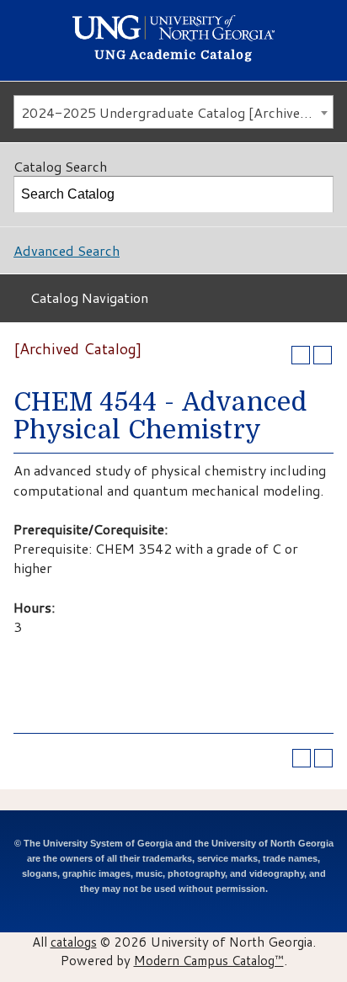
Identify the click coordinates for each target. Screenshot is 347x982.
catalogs (74, 941)
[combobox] (173, 112)
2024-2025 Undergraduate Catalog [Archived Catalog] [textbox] (177, 112)
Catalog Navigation (89, 297)
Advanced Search (66, 250)
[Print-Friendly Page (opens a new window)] (300, 355)
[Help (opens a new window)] (322, 355)
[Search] (316, 194)
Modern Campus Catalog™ (209, 960)
